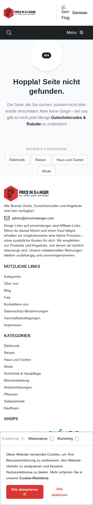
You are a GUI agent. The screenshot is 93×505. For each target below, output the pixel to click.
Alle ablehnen (59, 492)
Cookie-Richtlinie (34, 478)
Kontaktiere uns (16, 304)
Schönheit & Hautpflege (22, 373)
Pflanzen (11, 394)
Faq (7, 297)
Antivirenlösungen (18, 387)
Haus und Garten (70, 160)
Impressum (13, 325)
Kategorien (12, 276)
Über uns (11, 283)
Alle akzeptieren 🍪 (24, 491)
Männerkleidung (16, 380)
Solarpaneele (14, 401)
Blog (7, 290)
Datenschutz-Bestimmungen (26, 311)
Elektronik (17, 160)
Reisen (40, 160)
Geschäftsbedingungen (22, 318)
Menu (72, 32)
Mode (46, 171)
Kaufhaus (11, 408)
